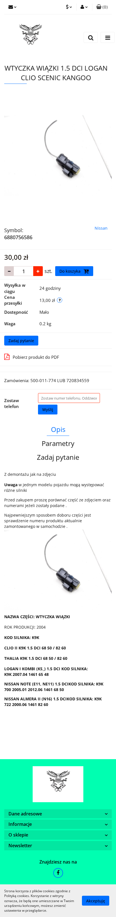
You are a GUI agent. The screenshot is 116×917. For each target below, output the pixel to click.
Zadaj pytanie (21, 340)
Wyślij (47, 409)
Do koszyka (70, 271)
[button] (102, 7)
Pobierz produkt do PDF (36, 357)
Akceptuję (95, 900)
